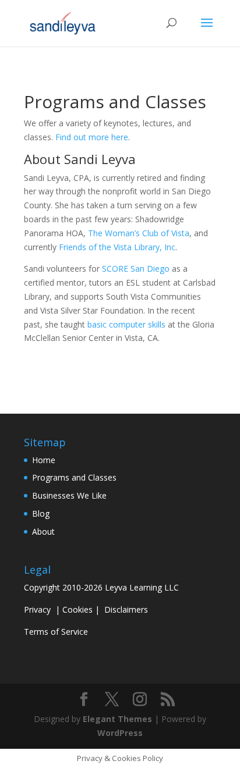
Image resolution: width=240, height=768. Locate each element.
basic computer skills (126, 324)
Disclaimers (126, 609)
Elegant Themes (117, 718)
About (43, 531)
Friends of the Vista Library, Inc (117, 247)
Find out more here (91, 137)
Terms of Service (56, 631)
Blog (41, 513)
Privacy (37, 609)
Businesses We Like (69, 495)
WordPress (120, 732)
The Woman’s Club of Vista (138, 233)
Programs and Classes (74, 477)
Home (43, 459)
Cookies (77, 609)
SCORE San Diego (136, 268)
